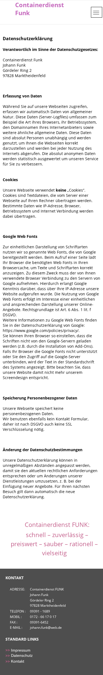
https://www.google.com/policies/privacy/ (41, 330)
